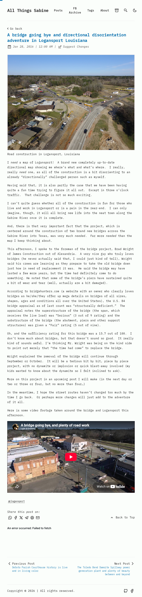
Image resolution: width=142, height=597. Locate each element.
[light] (134, 10)
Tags (90, 10)
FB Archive (75, 10)
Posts (58, 10)
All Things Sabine (27, 10)
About (104, 10)
